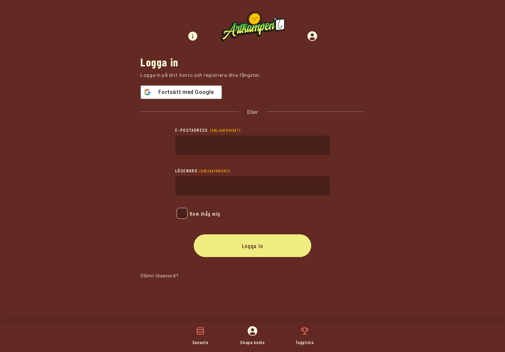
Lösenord (202, 170)
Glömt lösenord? (160, 275)
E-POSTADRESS (207, 130)
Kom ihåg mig (205, 214)
